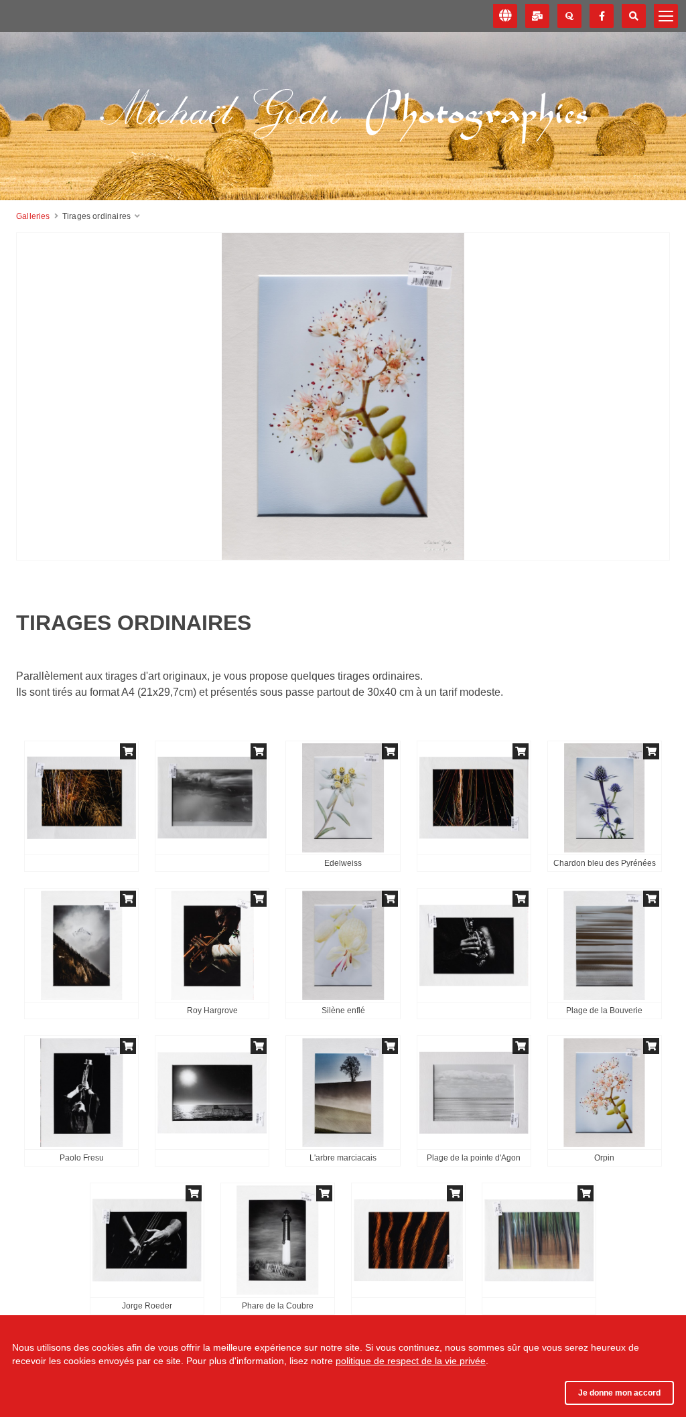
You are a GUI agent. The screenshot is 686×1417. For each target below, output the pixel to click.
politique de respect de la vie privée (411, 1360)
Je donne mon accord (619, 1393)
